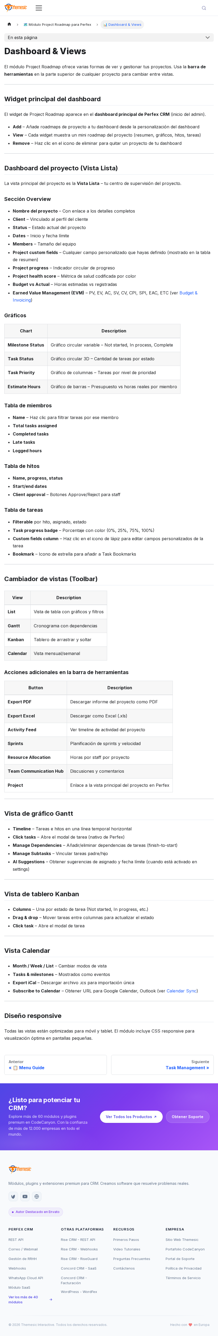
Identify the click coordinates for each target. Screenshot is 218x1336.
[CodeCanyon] (13, 1196)
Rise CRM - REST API (78, 1239)
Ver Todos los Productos (129, 1116)
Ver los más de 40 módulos (30, 1299)
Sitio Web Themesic (182, 1239)
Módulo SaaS (19, 1287)
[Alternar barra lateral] (38, 8)
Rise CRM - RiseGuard (79, 1259)
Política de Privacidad (184, 1268)
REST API (16, 1239)
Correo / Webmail (23, 1249)
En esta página (22, 37)
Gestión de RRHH (23, 1259)
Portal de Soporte (180, 1259)
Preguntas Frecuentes (131, 1259)
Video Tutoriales (126, 1249)
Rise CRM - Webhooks (79, 1249)
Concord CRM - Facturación (74, 1280)
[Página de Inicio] (9, 24)
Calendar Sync (181, 990)
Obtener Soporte (187, 1116)
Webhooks (17, 1268)
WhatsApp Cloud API (26, 1278)
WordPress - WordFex (79, 1292)
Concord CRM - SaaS (79, 1268)
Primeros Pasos (126, 1239)
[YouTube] (25, 1196)
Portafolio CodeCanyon (185, 1249)
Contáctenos (124, 1268)
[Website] (36, 1196)
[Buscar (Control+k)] (206, 8)
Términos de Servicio (183, 1278)
